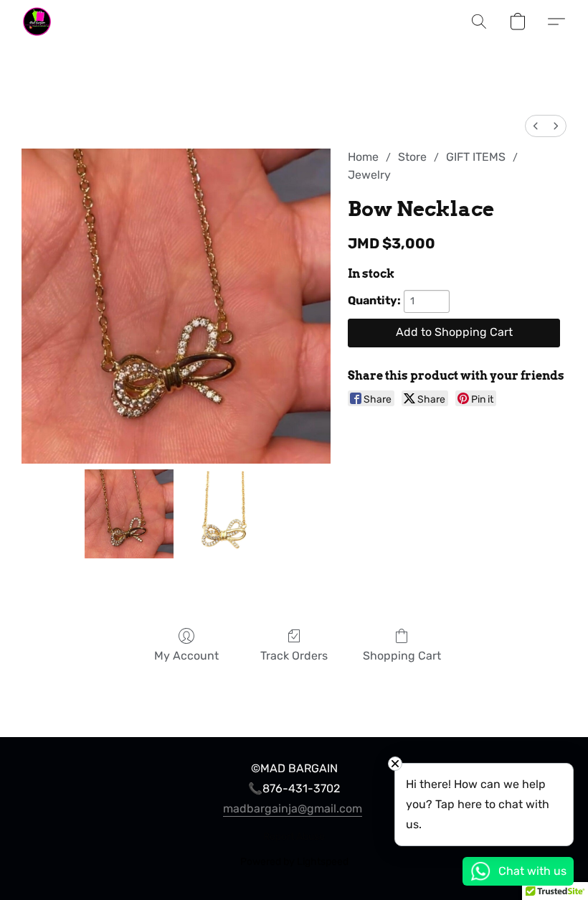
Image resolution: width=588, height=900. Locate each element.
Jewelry (369, 175)
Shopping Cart (402, 655)
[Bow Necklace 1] (223, 513)
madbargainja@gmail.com (292, 808)
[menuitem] (536, 126)
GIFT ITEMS (476, 157)
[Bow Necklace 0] (129, 513)
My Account (186, 655)
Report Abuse (294, 836)
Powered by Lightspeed (294, 862)
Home (363, 157)
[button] (37, 21)
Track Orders (294, 655)
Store (412, 157)
